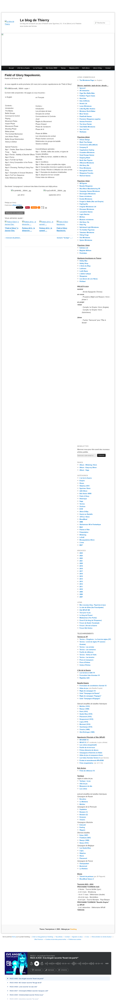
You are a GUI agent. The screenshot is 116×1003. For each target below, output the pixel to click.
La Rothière (84, 868)
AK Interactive (85, 90)
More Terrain (84, 114)
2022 (81, 558)
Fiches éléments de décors (89, 750)
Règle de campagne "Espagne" (90, 696)
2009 (81, 592)
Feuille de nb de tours (87, 747)
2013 (81, 581)
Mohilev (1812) (85, 706)
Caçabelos (83, 809)
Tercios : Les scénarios (88, 649)
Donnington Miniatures (88, 194)
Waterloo (83, 853)
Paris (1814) (84, 711)
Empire (82, 480)
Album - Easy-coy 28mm (88, 467)
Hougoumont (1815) (86, 719)
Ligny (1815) (84, 722)
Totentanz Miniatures (87, 232)
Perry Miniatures (85, 168)
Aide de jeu (83, 783)
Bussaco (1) (84, 812)
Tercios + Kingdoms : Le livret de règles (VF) (95, 639)
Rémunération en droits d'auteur (102, 937)
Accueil (11, 68)
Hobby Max (83, 261)
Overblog (73, 929)
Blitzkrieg (83, 535)
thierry (14, 937)
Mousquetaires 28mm (87, 540)
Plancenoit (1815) (86, 716)
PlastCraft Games (86, 116)
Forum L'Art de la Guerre (88, 625)
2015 (81, 576)
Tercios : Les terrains (87, 657)
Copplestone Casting (87, 150)
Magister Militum (85, 250)
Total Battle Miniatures (87, 127)
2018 (81, 568)
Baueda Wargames (86, 186)
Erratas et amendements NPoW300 (92, 760)
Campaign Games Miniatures (90, 191)
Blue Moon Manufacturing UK (90, 188)
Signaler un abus (77, 937)
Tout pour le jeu (85, 612)
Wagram (82, 830)
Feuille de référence (86, 652)
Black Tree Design (86, 142)
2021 (81, 561)
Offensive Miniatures (87, 163)
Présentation (84, 532)
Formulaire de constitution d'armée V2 (93, 685)
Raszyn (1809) (84, 709)
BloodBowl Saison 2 (87, 879)
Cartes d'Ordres (85, 665)
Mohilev (82, 804)
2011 (81, 586)
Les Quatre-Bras (85, 848)
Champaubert (84, 863)
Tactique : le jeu (85, 781)
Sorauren (83, 817)
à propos (64, 970)
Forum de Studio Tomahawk (89, 623)
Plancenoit (83, 858)
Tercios (63, 68)
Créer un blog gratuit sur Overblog (42, 937)
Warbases (83, 132)
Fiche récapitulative (87, 763)
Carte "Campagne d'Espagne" (90, 698)
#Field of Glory (17, 205)
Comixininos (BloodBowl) (89, 145)
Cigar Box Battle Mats (87, 93)
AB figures (83, 183)
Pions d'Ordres (85, 662)
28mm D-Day (97, 68)
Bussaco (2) (84, 814)
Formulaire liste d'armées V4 (90, 675)
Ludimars (83, 268)
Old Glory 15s (84, 222)
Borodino (83, 799)
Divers (82, 483)
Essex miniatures (86, 196)
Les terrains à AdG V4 (88, 673)
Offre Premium (38, 939)
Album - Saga (84, 470)
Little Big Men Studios (87, 109)
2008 (81, 594)
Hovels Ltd (83, 103)
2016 (81, 573)
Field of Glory (84, 496)
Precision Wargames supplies (90, 119)
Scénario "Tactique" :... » (65, 238)
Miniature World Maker (87, 111)
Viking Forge (84, 235)
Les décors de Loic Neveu (89, 279)
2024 (81, 553)
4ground (82, 88)
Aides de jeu (84, 688)
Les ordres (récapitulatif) (88, 745)
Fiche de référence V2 (87, 771)
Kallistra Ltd (84, 248)
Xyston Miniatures (86, 240)
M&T (81, 545)
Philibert (83, 281)
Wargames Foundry (86, 173)
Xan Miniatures (85, 237)
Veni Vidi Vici (84, 129)
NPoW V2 (83, 742)
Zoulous (82, 506)
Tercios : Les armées (87, 647)
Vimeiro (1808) (85, 729)
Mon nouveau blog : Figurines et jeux (93, 605)
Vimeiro (82, 820)
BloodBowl (83, 519)
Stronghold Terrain (86, 170)
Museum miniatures (86, 219)
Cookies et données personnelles (55, 939)
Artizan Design (85, 139)
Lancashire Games (86, 212)
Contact (108, 68)
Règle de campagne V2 (88, 691)
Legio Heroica (84, 214)
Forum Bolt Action (86, 628)
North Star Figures (86, 160)
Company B (84, 147)
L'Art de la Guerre (23, 68)
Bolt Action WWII (51, 68)
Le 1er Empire (37, 68)
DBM (81, 522)
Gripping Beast (85, 157)
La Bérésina (84, 801)
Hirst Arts (83, 98)
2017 (81, 571)
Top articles (59, 937)
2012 (81, 584)
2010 (81, 589)
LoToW (82, 537)
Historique (83, 498)
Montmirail (83, 866)
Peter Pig (83, 224)
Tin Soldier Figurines (87, 230)
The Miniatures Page (87, 80)
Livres (82, 542)
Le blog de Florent (86, 615)
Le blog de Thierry (34, 20)
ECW (81, 509)
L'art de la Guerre (86, 478)
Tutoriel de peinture (87, 876)
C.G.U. (87, 937)
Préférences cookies (75, 939)
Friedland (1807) (85, 838)
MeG (81, 527)
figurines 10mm (85, 488)
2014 (81, 579)
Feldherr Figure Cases (87, 96)
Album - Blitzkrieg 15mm (88, 465)
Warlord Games (85, 176)
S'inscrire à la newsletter (14, 213)
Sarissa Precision (86, 121)
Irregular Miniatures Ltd (88, 206)
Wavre (82, 856)
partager (51, 970)
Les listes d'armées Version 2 (90, 758)
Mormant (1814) (85, 724)
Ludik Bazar (84, 271)
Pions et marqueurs (86, 660)
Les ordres (83, 789)
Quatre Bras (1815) (86, 714)
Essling (82, 827)
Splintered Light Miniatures (89, 227)
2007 (81, 597)
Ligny (81, 850)
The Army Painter (86, 124)
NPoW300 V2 (84, 740)
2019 (81, 566)
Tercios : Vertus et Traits (88, 655)
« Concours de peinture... (13, 238)
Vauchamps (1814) (86, 727)
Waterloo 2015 (74, 68)
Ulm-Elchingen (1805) (87, 732)
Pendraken (83, 253)
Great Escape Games (87, 155)
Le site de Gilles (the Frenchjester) (92, 607)
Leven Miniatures (86, 106)
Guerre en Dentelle (86, 514)
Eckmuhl (83, 825)
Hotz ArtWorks (85, 101)
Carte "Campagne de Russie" (90, 693)
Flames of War (85, 529)
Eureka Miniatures (86, 199)
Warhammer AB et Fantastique (90, 524)
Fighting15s (84, 204)
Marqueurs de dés (86, 786)
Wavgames (83, 276)
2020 (81, 563)
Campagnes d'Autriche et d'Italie (91, 753)
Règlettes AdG (84, 678)
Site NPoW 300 (85, 610)
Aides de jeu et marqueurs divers (91, 755)
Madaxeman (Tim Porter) (88, 618)
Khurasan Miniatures (87, 209)
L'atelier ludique (85, 274)
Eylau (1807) (84, 835)
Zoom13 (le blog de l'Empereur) (91, 620)
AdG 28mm (86, 68)
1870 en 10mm (85, 517)
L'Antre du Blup (85, 266)
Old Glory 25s (84, 165)
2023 (81, 555)
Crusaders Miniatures (87, 152)
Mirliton (82, 217)
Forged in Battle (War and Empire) (91, 201)
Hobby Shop (84, 263)
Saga (81, 501)
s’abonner (38, 970)
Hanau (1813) (84, 843)
